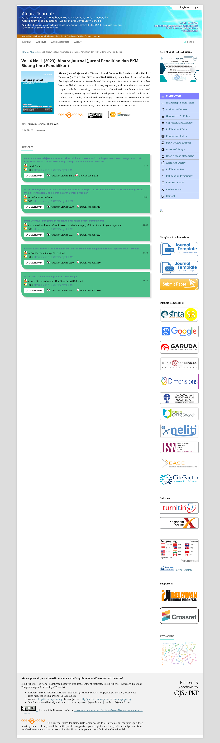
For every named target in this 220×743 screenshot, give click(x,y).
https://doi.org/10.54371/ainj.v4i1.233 (53, 169)
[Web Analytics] (167, 569)
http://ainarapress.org (50, 699)
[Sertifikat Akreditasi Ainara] (179, 81)
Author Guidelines (176, 109)
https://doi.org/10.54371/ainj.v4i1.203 (53, 229)
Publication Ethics (176, 129)
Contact (170, 195)
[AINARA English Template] (179, 274)
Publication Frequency (178, 175)
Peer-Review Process (178, 142)
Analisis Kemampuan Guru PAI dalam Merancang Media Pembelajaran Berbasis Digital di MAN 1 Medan (81, 248)
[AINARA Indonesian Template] (179, 255)
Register (184, 7)
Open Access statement (179, 155)
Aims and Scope (175, 149)
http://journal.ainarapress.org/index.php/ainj (106, 699)
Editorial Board (174, 182)
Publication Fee (174, 169)
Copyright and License (179, 122)
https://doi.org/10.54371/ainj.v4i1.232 (53, 201)
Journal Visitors (183, 569)
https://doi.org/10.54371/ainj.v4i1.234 (53, 256)
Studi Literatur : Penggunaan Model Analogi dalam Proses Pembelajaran (64, 220)
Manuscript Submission (179, 102)
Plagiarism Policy (176, 136)
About (78, 42)
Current (26, 42)
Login (196, 7)
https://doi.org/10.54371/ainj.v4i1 (44, 123)
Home (24, 51)
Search (191, 42)
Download (35, 175)
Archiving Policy (175, 162)
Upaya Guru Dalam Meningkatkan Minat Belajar (50, 276)
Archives (41, 42)
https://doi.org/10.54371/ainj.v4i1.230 (53, 284)
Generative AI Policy (177, 116)
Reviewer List (173, 189)
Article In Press (60, 42)
